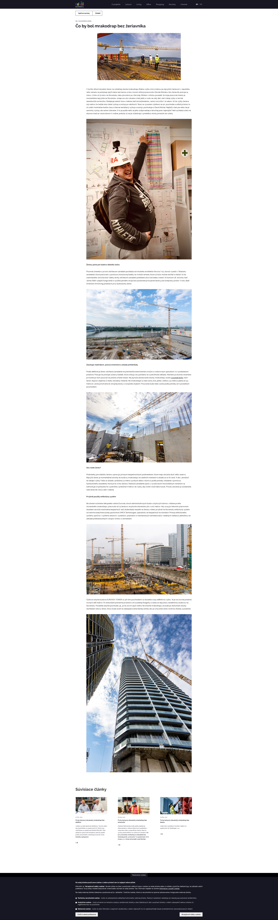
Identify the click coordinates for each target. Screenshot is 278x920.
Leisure (128, 4)
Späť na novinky (84, 13)
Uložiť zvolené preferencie (86, 914)
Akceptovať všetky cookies (191, 914)
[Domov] (80, 4)
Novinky (172, 4)
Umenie (184, 4)
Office (148, 4)
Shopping (160, 4)
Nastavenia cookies (139, 875)
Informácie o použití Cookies (169, 888)
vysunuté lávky (177, 378)
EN (201, 4)
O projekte (116, 4)
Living (138, 4)
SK (197, 4)
